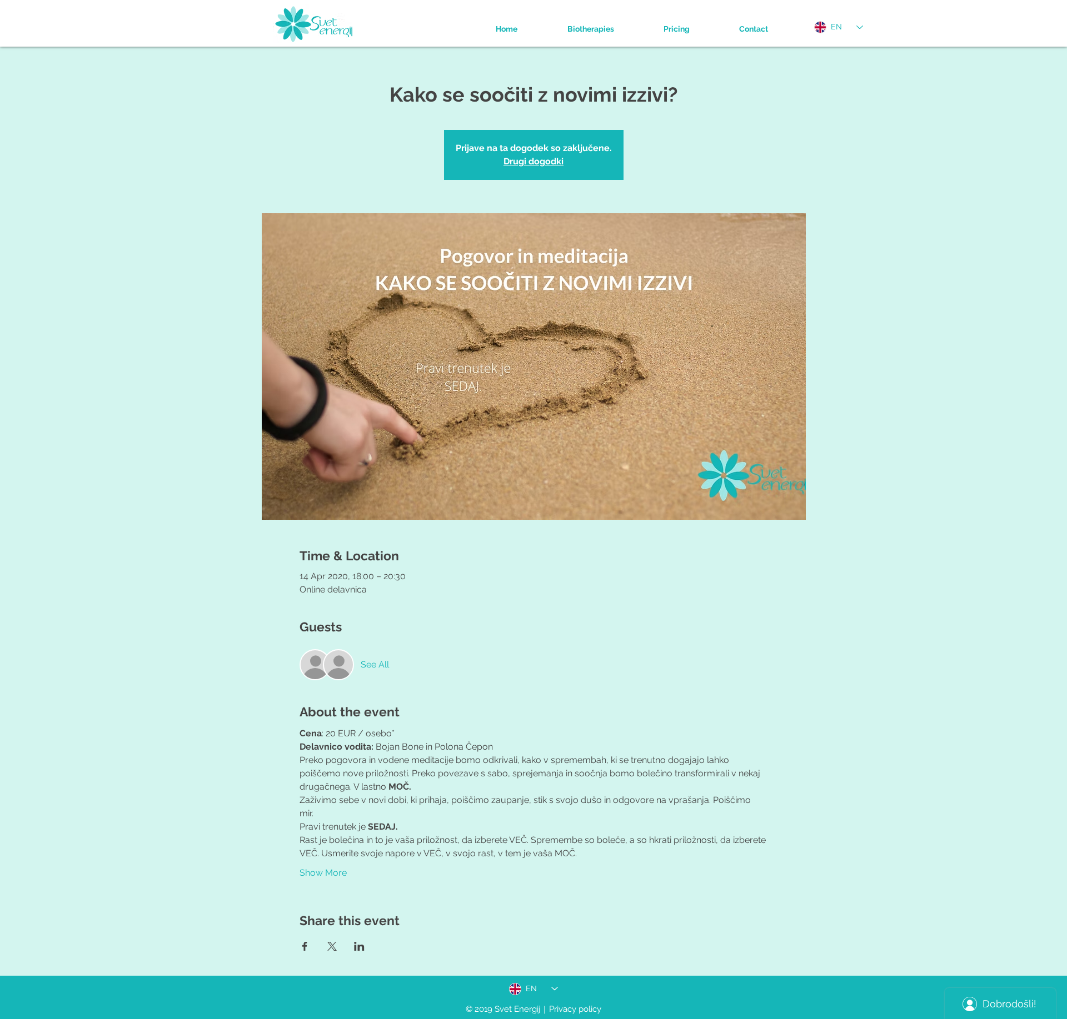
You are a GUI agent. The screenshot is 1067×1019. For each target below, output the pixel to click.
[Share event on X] (332, 946)
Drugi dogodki (533, 161)
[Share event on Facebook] (305, 946)
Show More (323, 872)
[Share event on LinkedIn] (359, 946)
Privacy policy (575, 1009)
